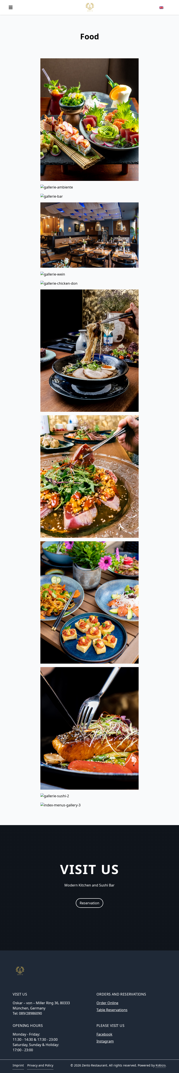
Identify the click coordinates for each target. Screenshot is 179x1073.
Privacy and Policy (40, 1065)
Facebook (104, 1034)
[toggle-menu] (11, 7)
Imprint (18, 1065)
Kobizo (160, 1065)
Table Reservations (111, 1009)
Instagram (105, 1041)
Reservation (89, 903)
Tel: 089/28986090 (27, 1013)
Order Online (107, 1003)
